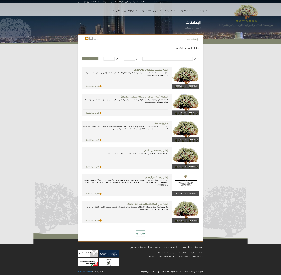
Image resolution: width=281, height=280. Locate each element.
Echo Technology (85, 271)
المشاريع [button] (157, 10)
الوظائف (120, 1)
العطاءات (154, 1)
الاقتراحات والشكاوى (131, 1)
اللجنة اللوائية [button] (170, 10)
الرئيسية (162, 1)
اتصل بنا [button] (116, 10)
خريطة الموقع (102, 1)
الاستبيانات (112, 1)
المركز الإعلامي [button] (130, 10)
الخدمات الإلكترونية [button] (187, 10)
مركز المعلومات (145, 1)
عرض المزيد (140, 233)
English (93, 1)
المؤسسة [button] (203, 10)
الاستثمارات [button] (146, 10)
